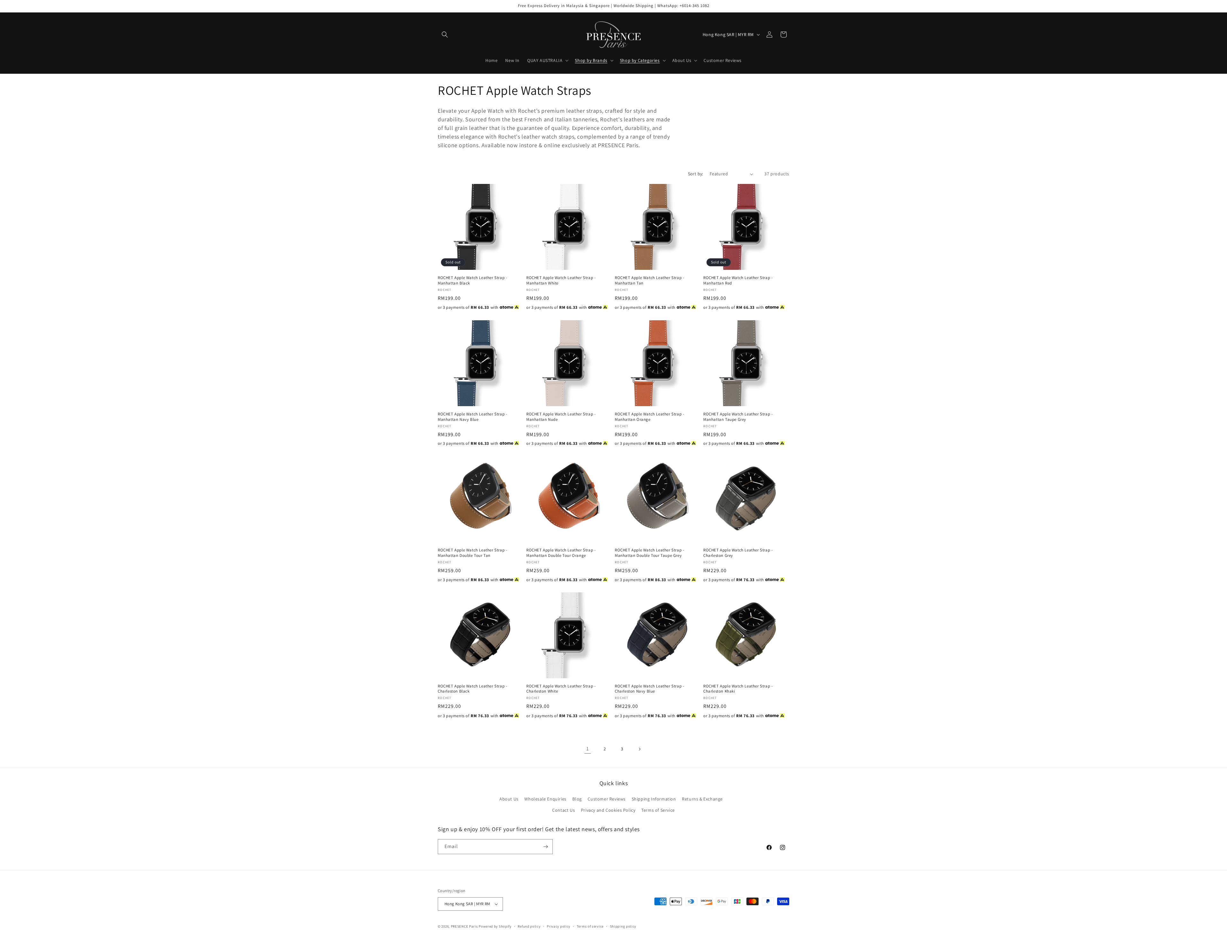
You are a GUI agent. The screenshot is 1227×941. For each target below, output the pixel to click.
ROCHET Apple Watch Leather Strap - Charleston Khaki (738, 689)
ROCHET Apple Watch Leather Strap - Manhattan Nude (561, 417)
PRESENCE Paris (464, 926)
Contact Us (563, 810)
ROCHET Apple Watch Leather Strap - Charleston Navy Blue (649, 689)
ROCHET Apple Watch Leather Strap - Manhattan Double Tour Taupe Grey (649, 553)
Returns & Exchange (702, 798)
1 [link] (587, 748)
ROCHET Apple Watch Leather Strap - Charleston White (561, 689)
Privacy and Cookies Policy (608, 810)
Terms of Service (658, 810)
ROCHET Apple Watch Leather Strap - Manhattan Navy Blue (472, 417)
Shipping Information (654, 798)
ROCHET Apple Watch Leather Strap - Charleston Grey (738, 553)
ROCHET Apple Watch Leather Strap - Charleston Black (472, 689)
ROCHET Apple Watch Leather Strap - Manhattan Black (472, 280)
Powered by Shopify (495, 926)
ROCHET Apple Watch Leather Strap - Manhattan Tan (649, 280)
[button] (445, 34)
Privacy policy (558, 926)
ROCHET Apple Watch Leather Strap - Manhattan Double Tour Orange (561, 553)
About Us (509, 798)
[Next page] (639, 749)
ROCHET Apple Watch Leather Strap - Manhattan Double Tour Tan (472, 553)
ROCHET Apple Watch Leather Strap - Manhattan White (561, 280)
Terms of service (590, 926)
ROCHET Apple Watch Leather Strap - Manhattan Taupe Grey (738, 417)
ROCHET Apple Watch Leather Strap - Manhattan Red (738, 280)
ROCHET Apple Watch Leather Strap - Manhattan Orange (649, 417)
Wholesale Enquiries (545, 798)
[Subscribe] (545, 846)
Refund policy (529, 926)
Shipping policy (623, 926)
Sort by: (695, 174)
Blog (577, 798)
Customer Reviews (607, 798)
